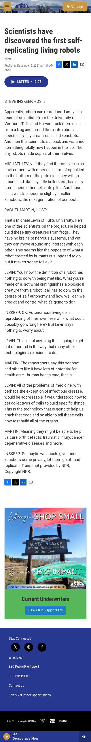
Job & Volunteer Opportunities (30, 695)
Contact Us (16, 685)
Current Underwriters (45, 599)
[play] (6, 736)
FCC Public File (19, 676)
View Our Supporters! (45, 610)
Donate (77, 7)
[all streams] (85, 736)
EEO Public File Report (24, 666)
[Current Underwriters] (45, 548)
